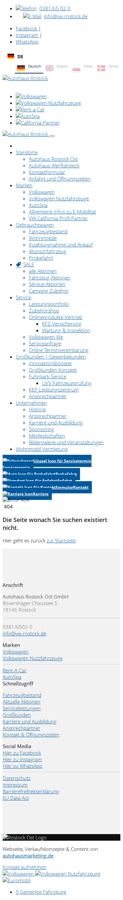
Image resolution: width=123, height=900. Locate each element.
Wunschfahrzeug (47, 251)
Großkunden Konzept (53, 369)
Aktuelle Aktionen (21, 701)
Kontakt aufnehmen (25, 867)
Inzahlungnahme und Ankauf (61, 244)
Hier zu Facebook (22, 752)
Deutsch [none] (34, 66)
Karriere (41, 494)
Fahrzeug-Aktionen (50, 277)
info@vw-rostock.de (66, 16)
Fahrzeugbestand (48, 231)
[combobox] (61, 56)
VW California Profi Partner (58, 218)
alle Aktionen (43, 271)
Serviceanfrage (45, 343)
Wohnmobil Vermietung (42, 449)
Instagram (27, 35)
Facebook (27, 28)
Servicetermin (16, 467)
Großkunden (17, 714)
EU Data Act (16, 798)
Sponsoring (41, 429)
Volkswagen (42, 192)
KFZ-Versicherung (61, 323)
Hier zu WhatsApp (22, 766)
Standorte (27, 152)
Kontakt (81, 487)
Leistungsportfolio (49, 304)
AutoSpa (38, 205)
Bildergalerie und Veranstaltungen (66, 442)
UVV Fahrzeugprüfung (67, 383)
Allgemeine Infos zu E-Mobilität (62, 211)
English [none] (62, 66)
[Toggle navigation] (51, 136)
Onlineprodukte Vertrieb (55, 317)
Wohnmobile (43, 238)
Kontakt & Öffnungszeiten (31, 734)
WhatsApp (27, 41)
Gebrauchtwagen (35, 224)
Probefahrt (41, 257)
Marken (24, 185)
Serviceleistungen (22, 708)
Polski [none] (88, 66)
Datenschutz (17, 778)
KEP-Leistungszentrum (54, 389)
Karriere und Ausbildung (56, 422)
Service (23, 297)
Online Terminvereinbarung (59, 350)
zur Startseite (61, 540)
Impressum (15, 784)
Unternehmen (31, 402)
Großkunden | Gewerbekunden (51, 356)
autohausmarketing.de (28, 855)
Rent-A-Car (15, 670)
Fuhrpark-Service (47, 376)
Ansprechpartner (48, 396)
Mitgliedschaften (47, 435)
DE (20, 56)
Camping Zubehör (49, 290)
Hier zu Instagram (22, 759)
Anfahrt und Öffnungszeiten (60, 178)
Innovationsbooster (50, 363)
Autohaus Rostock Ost (53, 159)
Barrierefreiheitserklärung (31, 791)
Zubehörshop (44, 310)
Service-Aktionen (47, 284)
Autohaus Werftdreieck (54, 165)
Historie (37, 409)
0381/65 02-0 (55, 8)
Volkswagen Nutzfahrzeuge (59, 198)
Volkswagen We (46, 337)
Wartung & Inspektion (66, 330)
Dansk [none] (113, 66)
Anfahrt (64, 480)
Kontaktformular (47, 172)
